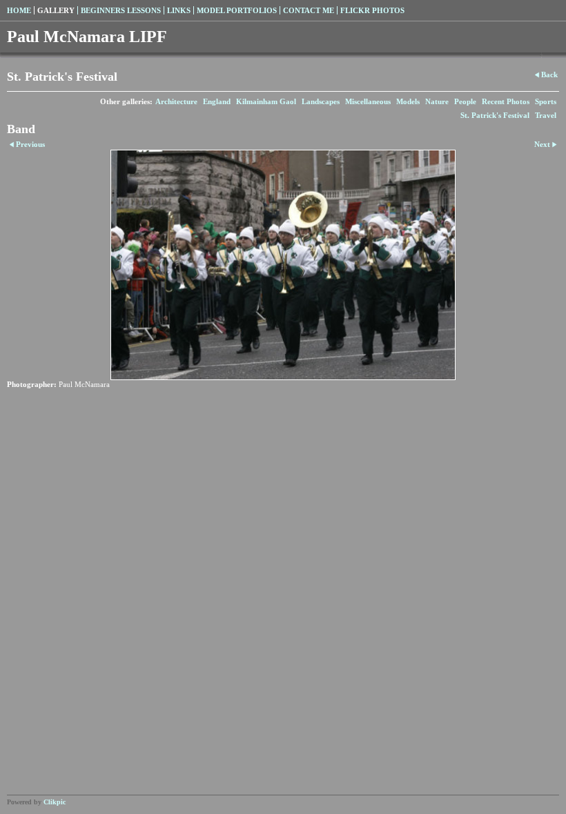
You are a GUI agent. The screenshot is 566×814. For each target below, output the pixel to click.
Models (408, 101)
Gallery (56, 10)
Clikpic (54, 802)
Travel (545, 115)
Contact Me (308, 10)
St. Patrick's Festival (494, 115)
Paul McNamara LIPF (87, 37)
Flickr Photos (372, 10)
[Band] (283, 265)
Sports (545, 101)
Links (179, 10)
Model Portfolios (237, 10)
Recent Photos (505, 101)
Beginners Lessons (121, 10)
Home (19, 10)
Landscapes (321, 101)
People (465, 101)
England (217, 101)
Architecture (176, 101)
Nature (437, 101)
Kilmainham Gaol (266, 101)
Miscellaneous (368, 101)
